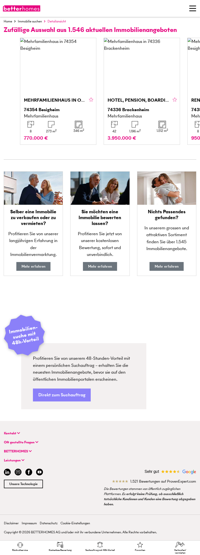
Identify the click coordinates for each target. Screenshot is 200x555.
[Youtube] (39, 473)
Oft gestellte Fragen (19, 442)
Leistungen (12, 460)
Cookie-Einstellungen (75, 523)
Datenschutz (49, 523)
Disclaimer (11, 523)
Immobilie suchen (30, 21)
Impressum (29, 523)
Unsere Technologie (23, 484)
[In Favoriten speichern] (91, 100)
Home (8, 21)
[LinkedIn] (6, 473)
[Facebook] (28, 473)
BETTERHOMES (16, 451)
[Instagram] (18, 473)
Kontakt (10, 433)
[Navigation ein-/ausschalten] (192, 8)
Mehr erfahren (33, 266)
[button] (62, 395)
